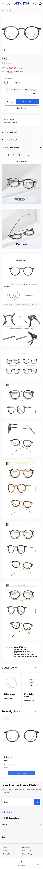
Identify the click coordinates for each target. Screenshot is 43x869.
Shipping (10, 71)
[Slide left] (3, 33)
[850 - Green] (4, 757)
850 (5, 761)
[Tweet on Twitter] (14, 155)
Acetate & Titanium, (20, 647)
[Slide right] (39, 33)
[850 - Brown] (9, 757)
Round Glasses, (18, 656)
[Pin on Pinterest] (19, 155)
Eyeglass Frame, (19, 652)
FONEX (12, 119)
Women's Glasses (31, 656)
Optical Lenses (9, 694)
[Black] (10, 82)
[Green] (6, 82)
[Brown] (15, 82)
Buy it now (21, 108)
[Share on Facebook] (9, 155)
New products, (30, 654)
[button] (3, 3)
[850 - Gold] (11, 757)
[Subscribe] (37, 802)
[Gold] (19, 82)
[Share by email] (24, 155)
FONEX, (28, 652)
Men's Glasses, (18, 654)
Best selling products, (21, 649)
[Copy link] (29, 155)
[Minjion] (6, 812)
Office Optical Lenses (29, 695)
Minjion (23, 865)
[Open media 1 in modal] (21, 33)
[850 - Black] (6, 757)
